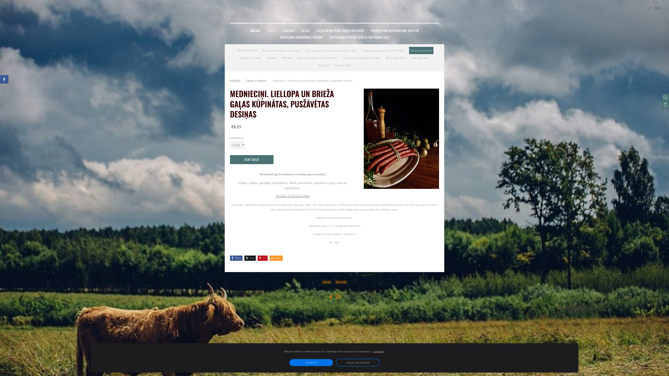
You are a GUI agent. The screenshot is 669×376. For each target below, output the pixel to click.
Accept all (311, 362)
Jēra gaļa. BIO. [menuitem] (420, 58)
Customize (378, 351)
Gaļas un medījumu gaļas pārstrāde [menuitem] (340, 30)
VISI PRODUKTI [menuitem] (247, 50)
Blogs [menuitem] (306, 30)
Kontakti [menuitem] (289, 30)
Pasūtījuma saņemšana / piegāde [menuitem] (301, 37)
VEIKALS (235, 81)
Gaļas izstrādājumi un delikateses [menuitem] (317, 58)
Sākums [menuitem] (255, 30)
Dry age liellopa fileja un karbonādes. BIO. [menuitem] (331, 50)
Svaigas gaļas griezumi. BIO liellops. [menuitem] (383, 50)
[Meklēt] (665, 97)
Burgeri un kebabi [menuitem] (251, 58)
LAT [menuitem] (649, 8)
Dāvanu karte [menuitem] (342, 65)
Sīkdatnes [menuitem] (341, 282)
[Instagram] (338, 297)
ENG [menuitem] (658, 8)
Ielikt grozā (252, 160)
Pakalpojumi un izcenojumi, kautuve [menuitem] (395, 30)
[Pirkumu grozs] (665, 104)
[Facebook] (330, 297)
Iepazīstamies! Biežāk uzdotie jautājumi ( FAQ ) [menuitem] (359, 37)
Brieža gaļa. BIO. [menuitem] (396, 58)
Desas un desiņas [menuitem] (421, 50)
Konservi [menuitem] (323, 65)
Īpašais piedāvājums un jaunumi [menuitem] (281, 50)
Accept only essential (358, 362)
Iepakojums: (237, 138)
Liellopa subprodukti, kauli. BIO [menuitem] (361, 58)
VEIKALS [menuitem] (271, 30)
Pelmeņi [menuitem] (286, 58)
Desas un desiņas (256, 81)
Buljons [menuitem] (271, 58)
